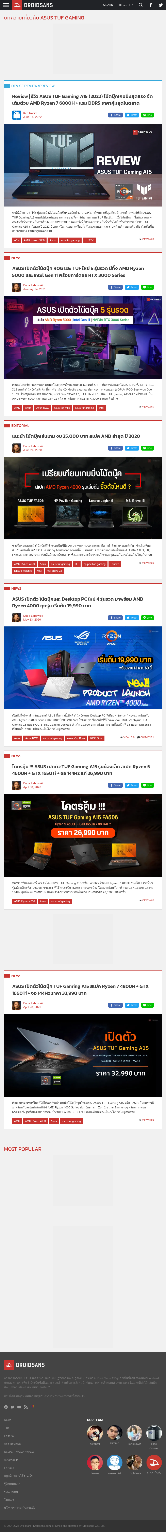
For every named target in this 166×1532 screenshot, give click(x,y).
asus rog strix (62, 407)
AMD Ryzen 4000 (24, 564)
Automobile (11, 1459)
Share (117, 115)
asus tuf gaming (70, 240)
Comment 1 (147, 737)
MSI (39, 570)
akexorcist (114, 1473)
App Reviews (12, 1443)
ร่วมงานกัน (11, 1491)
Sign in (108, 4)
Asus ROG (42, 407)
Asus (53, 240)
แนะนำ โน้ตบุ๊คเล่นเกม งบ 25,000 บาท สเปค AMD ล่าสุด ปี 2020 (76, 436)
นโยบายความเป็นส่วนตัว (19, 1507)
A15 (16, 240)
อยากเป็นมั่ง (154, 1473)
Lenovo (115, 564)
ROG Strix (96, 738)
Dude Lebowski (33, 285)
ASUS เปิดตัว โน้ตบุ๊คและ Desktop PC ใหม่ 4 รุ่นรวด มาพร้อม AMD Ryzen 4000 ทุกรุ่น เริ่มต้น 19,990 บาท (77, 602)
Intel (101, 407)
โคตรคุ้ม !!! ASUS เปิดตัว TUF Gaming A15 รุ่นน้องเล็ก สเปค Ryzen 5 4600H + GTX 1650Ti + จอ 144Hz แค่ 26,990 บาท (81, 770)
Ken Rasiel (30, 113)
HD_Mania (134, 1473)
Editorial (20, 425)
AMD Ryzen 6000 (34, 240)
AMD (17, 407)
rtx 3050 (89, 240)
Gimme (114, 1443)
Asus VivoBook (76, 738)
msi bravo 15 (54, 570)
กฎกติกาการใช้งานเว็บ (18, 1475)
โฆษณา (9, 1500)
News (16, 258)
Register (126, 4)
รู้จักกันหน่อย (12, 1484)
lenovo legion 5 (23, 570)
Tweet (134, 115)
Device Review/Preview (33, 86)
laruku (95, 1473)
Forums (9, 1468)
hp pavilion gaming (94, 564)
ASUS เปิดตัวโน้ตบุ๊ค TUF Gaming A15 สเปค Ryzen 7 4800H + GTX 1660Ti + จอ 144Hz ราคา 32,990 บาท (80, 990)
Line (149, 115)
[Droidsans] (32, 5)
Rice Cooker (154, 1446)
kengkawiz (134, 1443)
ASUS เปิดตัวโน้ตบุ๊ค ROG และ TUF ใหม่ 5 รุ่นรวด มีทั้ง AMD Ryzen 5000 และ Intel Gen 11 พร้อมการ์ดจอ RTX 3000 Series (78, 272)
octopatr (95, 1443)
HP (77, 564)
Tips (6, 1427)
